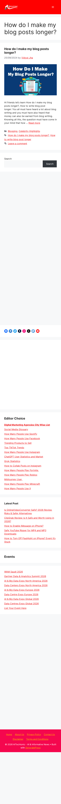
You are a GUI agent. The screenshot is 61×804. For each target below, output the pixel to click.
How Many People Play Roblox (20, 474)
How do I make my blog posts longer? (28, 135)
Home (9, 734)
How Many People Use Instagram (22, 452)
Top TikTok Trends (14, 447)
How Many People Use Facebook (22, 438)
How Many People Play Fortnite (21, 470)
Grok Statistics (12, 461)
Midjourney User (13, 479)
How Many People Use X (17, 488)
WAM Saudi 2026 (13, 571)
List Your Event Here (15, 608)
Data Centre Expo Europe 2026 (21, 594)
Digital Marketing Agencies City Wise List (27, 424)
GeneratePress (33, 747)
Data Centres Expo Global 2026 (21, 603)
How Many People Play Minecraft (22, 483)
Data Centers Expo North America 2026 (26, 585)
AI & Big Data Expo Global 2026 (21, 599)
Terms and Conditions (37, 739)
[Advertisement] (30, 374)
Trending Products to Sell (17, 443)
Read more (34, 122)
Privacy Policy (34, 734)
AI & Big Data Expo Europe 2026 (21, 589)
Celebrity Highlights (29, 131)
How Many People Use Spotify (20, 433)
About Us (19, 734)
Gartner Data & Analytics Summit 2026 (25, 576)
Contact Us (49, 734)
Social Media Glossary (16, 429)
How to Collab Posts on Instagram (22, 465)
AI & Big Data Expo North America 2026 (26, 580)
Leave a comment (17, 143)
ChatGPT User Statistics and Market (23, 456)
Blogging (12, 131)
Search (8, 158)
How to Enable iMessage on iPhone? (23, 525)
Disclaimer (18, 739)
